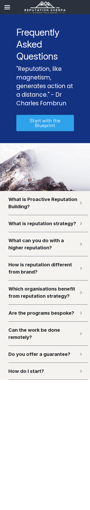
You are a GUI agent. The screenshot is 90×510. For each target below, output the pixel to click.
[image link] (44, 7)
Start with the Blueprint (45, 123)
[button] (45, 203)
